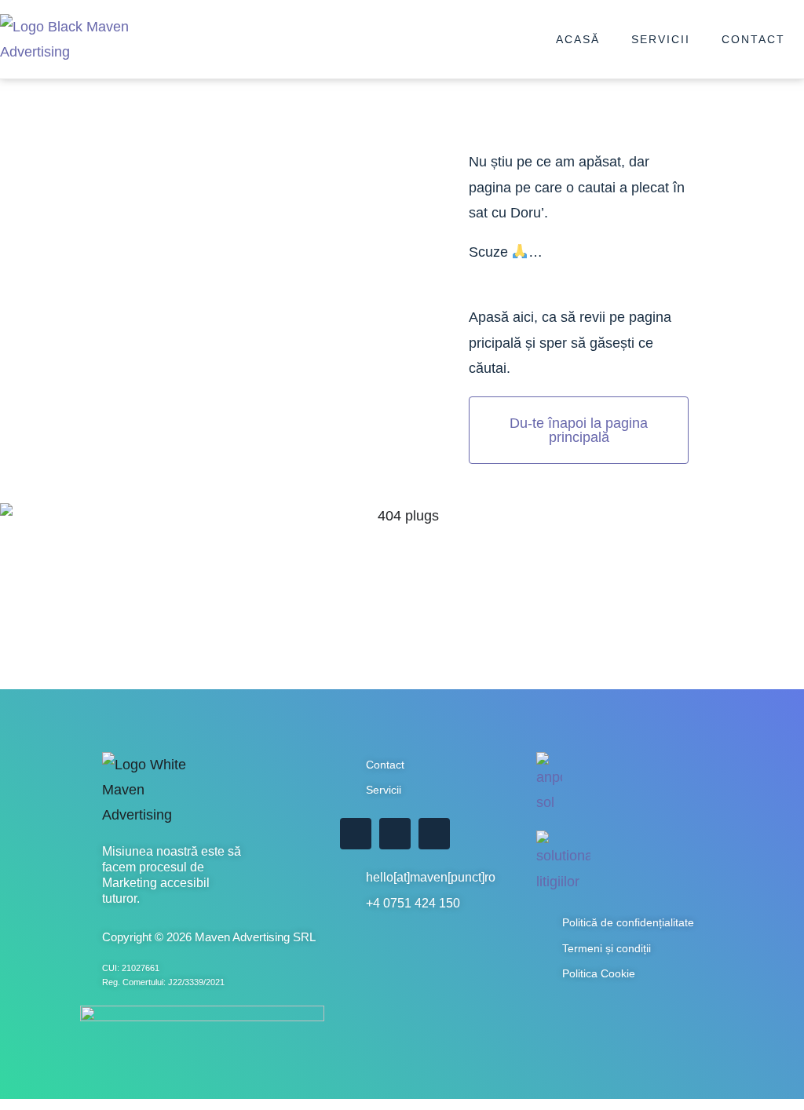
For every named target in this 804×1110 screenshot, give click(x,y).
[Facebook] (355, 833)
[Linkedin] (434, 833)
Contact (753, 39)
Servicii (660, 39)
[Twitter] (395, 833)
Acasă (578, 39)
